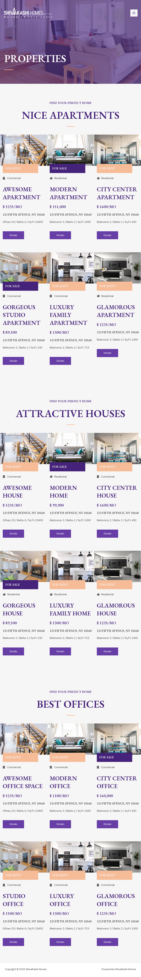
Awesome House (17, 491)
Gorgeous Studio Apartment (21, 315)
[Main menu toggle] (134, 13)
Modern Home (63, 491)
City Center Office (117, 782)
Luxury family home (70, 609)
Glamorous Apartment (116, 311)
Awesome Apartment (21, 193)
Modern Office (63, 782)
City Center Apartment (117, 193)
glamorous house (116, 609)
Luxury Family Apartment (68, 315)
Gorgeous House (19, 609)
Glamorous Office (116, 900)
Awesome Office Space (23, 782)
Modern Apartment (68, 193)
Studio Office (14, 900)
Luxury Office (62, 900)
